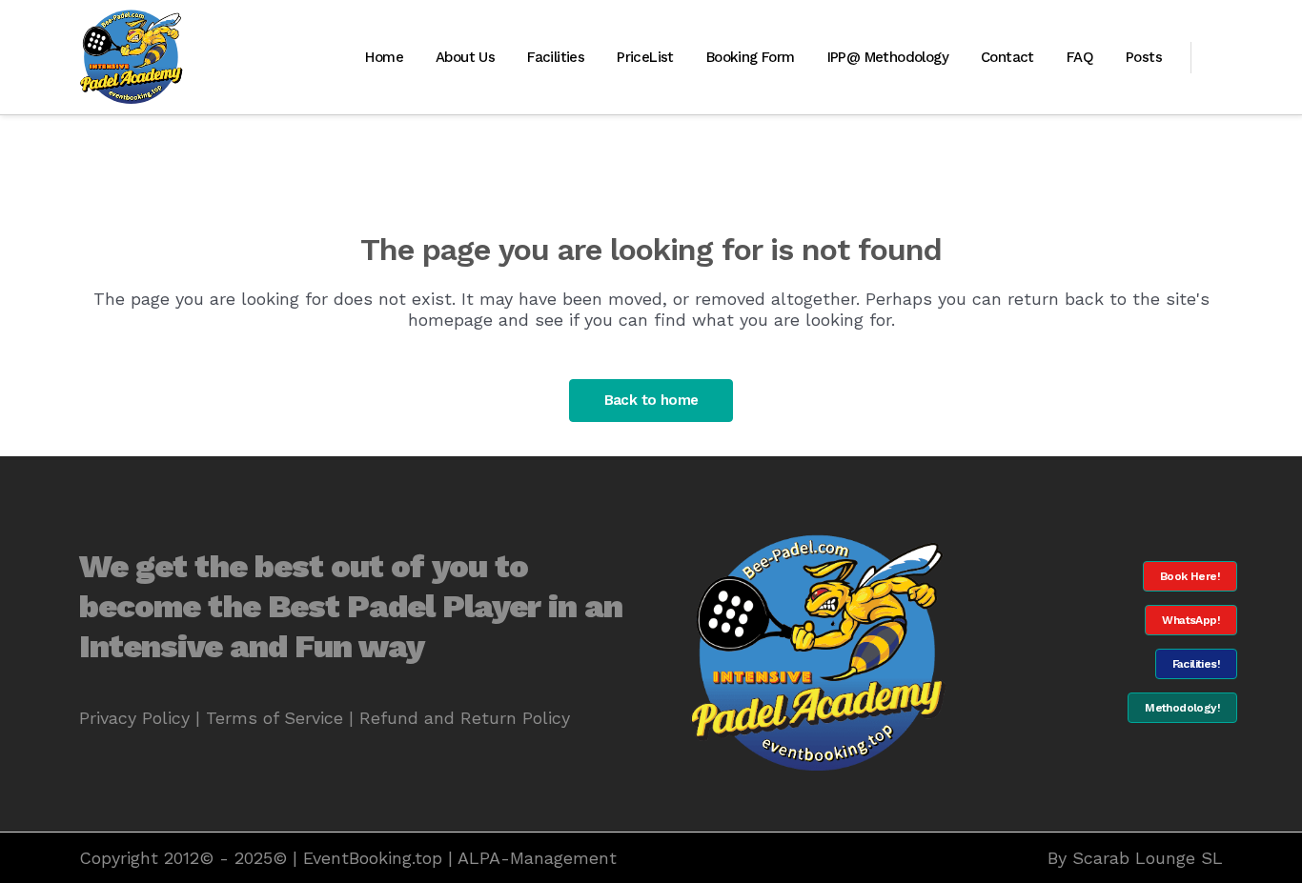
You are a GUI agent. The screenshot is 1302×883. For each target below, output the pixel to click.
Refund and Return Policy (464, 718)
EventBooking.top (372, 858)
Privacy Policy (134, 718)
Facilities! (1196, 664)
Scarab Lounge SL (1147, 858)
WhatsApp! (1191, 620)
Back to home (651, 400)
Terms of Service (274, 718)
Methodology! (1182, 707)
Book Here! (1190, 576)
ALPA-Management (537, 858)
